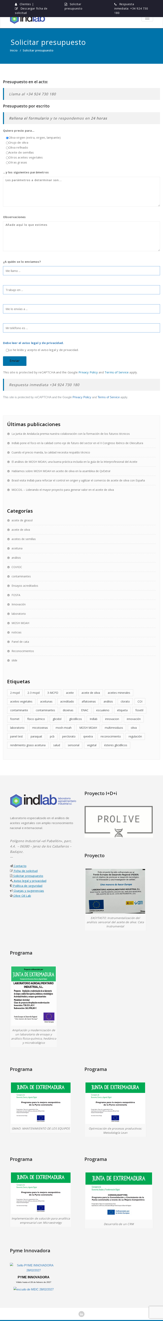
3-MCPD (52, 693)
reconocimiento (111, 736)
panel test (16, 736)
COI (140, 701)
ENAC (84, 710)
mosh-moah (64, 728)
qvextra (88, 736)
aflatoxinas (89, 701)
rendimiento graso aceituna (28, 745)
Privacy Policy (88, 372)
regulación (135, 736)
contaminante (19, 710)
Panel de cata (20, 642)
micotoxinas (40, 728)
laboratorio (19, 614)
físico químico (36, 719)
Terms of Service (117, 372)
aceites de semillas (24, 539)
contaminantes (21, 576)
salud (56, 745)
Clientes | (27, 4)
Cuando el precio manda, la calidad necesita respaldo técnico (51, 452)
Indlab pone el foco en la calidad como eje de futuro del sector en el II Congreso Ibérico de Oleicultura (77, 443)
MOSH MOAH (20, 623)
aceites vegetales (21, 701)
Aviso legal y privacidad (29, 881)
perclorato (69, 736)
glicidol (57, 719)
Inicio (13, 50)
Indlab (93, 719)
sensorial (73, 745)
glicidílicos (75, 719)
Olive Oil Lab (22, 896)
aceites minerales (119, 693)
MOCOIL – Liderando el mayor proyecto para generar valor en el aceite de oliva (63, 490)
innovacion (112, 719)
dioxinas (68, 710)
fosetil (139, 710)
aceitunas (46, 701)
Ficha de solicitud (25, 871)
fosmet (14, 719)
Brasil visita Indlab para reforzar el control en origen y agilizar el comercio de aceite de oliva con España (78, 480)
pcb (52, 736)
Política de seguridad (27, 886)
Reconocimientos (23, 651)
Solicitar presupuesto (28, 876)
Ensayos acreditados (25, 586)
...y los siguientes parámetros (26, 172)
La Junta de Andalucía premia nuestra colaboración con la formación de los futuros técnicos (71, 434)
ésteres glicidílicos (115, 745)
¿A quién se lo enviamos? (22, 262)
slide (14, 660)
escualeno (102, 710)
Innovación (19, 604)
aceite (70, 693)
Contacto (19, 866)
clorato (125, 701)
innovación (134, 719)
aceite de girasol (22, 520)
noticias (16, 632)
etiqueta (122, 710)
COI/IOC (17, 567)
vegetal (91, 745)
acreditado (67, 701)
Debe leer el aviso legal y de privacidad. (33, 343)
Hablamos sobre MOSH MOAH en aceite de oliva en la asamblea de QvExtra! (61, 471)
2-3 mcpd (33, 693)
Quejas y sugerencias (28, 891)
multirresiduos (114, 728)
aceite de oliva (21, 529)
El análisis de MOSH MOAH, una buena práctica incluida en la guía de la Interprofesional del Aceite (74, 462)
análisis (16, 558)
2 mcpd (15, 693)
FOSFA (16, 595)
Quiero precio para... (18, 130)
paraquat (36, 736)
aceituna (17, 548)
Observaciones (14, 217)
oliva (134, 728)
